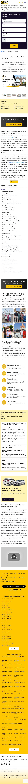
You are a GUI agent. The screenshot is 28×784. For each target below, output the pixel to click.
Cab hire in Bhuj (5, 603)
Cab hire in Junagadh (6, 618)
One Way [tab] (6, 14)
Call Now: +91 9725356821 (14, 124)
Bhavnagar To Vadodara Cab (19, 733)
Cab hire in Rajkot (5, 631)
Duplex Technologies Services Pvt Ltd (17, 777)
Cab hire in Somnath (6, 638)
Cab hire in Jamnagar (6, 616)
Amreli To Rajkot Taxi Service (8, 708)
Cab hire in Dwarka (6, 607)
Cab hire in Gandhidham (7, 609)
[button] (25, 2)
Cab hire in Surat (5, 640)
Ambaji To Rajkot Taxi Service (8, 704)
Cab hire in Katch (5, 620)
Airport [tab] (5, 16)
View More (14, 648)
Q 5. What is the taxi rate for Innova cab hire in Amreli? (13, 459)
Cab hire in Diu (5, 605)
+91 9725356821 (14, 589)
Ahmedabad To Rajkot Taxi (19, 686)
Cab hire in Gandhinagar (7, 612)
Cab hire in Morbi (5, 623)
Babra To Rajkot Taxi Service (7, 723)
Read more (14, 182)
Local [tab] (19, 14)
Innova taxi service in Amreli (17, 162)
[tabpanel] (14, 30)
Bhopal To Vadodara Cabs (19, 737)
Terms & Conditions (12, 769)
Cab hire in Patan (5, 627)
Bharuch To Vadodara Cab (19, 725)
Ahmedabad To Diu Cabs (19, 664)
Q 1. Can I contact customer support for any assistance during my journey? (13, 424)
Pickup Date (5, 29)
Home (2, 51)
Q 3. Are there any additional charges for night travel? (12, 451)
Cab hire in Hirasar (6, 614)
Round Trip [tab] (13, 14)
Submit (14, 45)
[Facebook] (2, 764)
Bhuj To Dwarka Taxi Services (8, 744)
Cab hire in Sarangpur (7, 634)
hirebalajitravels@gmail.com (17, 756)
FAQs (16, 771)
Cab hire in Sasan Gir (6, 636)
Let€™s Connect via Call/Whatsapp (14, 586)
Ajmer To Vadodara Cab (19, 701)
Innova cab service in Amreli (8, 137)
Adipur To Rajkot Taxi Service (8, 656)
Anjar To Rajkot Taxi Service (7, 716)
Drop (4, 24)
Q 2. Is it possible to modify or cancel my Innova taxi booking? (12, 446)
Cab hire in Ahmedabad (7, 598)
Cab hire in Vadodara (6, 645)
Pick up (4, 19)
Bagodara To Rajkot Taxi (19, 723)
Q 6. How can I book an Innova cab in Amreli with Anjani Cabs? (13, 464)
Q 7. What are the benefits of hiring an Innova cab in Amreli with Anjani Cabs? (13, 468)
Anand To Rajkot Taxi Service (8, 712)
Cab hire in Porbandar (6, 629)
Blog (19, 771)
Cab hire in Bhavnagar (7, 601)
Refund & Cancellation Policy (7, 771)
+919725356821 (14, 781)
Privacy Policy (4, 769)
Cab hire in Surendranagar (8, 643)
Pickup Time (5, 33)
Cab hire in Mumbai (6, 625)
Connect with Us (8, 499)
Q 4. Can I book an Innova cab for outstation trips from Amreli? (13, 455)
